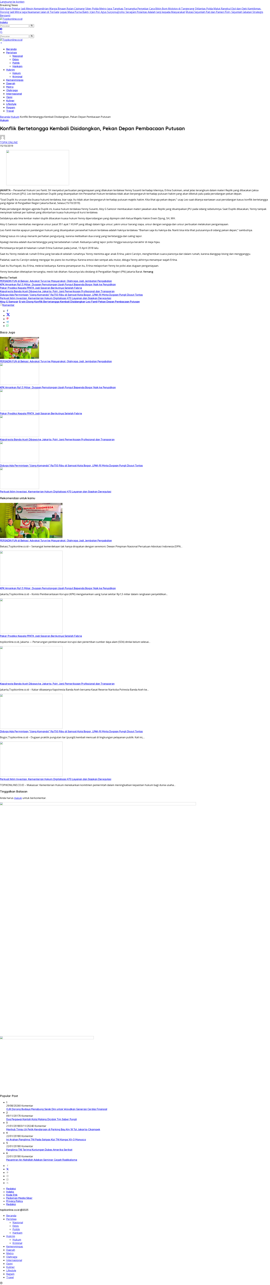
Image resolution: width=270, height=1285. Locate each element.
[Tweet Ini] (8, 315)
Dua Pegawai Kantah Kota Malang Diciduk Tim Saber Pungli (41, 1119)
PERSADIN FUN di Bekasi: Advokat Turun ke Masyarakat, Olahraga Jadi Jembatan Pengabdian (56, 281)
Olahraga (12, 90)
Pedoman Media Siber (19, 1198)
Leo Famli (92, 301)
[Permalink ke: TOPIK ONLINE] (2, 139)
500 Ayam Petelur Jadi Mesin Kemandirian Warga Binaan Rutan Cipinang (42, 8)
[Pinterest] (7, 1172)
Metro (9, 86)
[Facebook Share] (7, 311)
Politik (16, 62)
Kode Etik (12, 1194)
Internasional (14, 93)
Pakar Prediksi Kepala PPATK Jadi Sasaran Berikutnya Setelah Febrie (41, 287)
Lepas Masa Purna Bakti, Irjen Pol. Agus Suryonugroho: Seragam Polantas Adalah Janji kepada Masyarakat (122, 12)
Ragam (10, 107)
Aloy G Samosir (9, 301)
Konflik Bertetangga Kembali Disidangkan (59, 301)
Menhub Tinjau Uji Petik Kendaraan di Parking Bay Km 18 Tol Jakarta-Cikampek (53, 1129)
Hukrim (10, 69)
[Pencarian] (1, 32)
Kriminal (17, 76)
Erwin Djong (26, 301)
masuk (18, 798)
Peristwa (11, 52)
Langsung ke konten (12, 1)
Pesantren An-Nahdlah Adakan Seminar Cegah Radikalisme (41, 1159)
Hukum (16, 73)
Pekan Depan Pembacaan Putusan (119, 301)
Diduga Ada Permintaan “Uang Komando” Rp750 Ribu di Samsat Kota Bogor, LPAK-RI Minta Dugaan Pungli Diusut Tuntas (71, 294)
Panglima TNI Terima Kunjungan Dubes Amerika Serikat (39, 1149)
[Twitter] (7, 1169)
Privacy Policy (14, 1201)
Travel (10, 110)
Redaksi (11, 1188)
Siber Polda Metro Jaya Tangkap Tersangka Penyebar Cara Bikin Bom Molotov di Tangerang (139, 8)
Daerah (10, 83)
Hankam (17, 66)
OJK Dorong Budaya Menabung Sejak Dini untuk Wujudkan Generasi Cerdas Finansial (56, 1109)
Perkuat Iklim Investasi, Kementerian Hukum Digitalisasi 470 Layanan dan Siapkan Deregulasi (55, 298)
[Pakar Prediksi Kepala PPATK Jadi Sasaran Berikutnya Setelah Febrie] (19, 410)
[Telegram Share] (7, 322)
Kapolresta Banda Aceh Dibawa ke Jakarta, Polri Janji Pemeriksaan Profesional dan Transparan (57, 291)
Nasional (17, 56)
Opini (9, 97)
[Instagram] (7, 1176)
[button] (32, 26)
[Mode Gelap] (1, 29)
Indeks (4, 22)
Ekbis (15, 59)
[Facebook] (7, 1165)
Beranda (11, 49)
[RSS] (7, 1183)
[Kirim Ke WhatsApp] (7, 325)
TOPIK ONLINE (9, 142)
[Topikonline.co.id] (11, 19)
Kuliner (10, 100)
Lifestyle (11, 104)
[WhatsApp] (7, 1179)
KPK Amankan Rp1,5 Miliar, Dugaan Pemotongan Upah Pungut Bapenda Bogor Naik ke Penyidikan (58, 284)
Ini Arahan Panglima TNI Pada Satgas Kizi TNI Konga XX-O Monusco (46, 1139)
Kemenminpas (14, 80)
